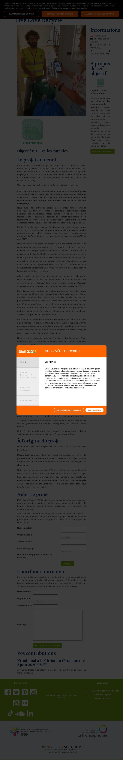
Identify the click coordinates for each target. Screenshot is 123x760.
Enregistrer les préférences (69, 410)
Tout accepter (94, 410)
